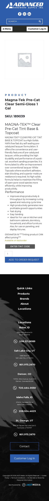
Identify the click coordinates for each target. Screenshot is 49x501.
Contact (25, 446)
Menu (7, 29)
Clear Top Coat (36, 87)
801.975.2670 (27, 364)
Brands (24, 298)
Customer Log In (37, 29)
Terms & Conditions (18, 478)
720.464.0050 (27, 388)
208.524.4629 (27, 411)
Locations (24, 308)
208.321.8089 (27, 341)
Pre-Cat (25, 87)
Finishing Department (29, 84)
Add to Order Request (24, 259)
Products (24, 293)
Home (7, 84)
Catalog (15, 84)
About (24, 303)
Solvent (16, 87)
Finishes (8, 87)
